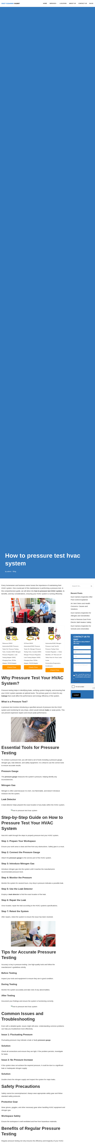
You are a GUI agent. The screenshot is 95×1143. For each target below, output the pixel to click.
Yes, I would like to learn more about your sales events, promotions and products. (82, 676)
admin (9, 571)
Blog (91, 3)
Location (63, 3)
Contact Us (82, 3)
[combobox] (76, 652)
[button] (56, 3)
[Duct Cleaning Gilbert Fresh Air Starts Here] (11, 3)
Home (45, 3)
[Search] (91, 586)
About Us (72, 3)
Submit (76, 695)
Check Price (11, 667)
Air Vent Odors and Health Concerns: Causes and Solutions (80, 606)
